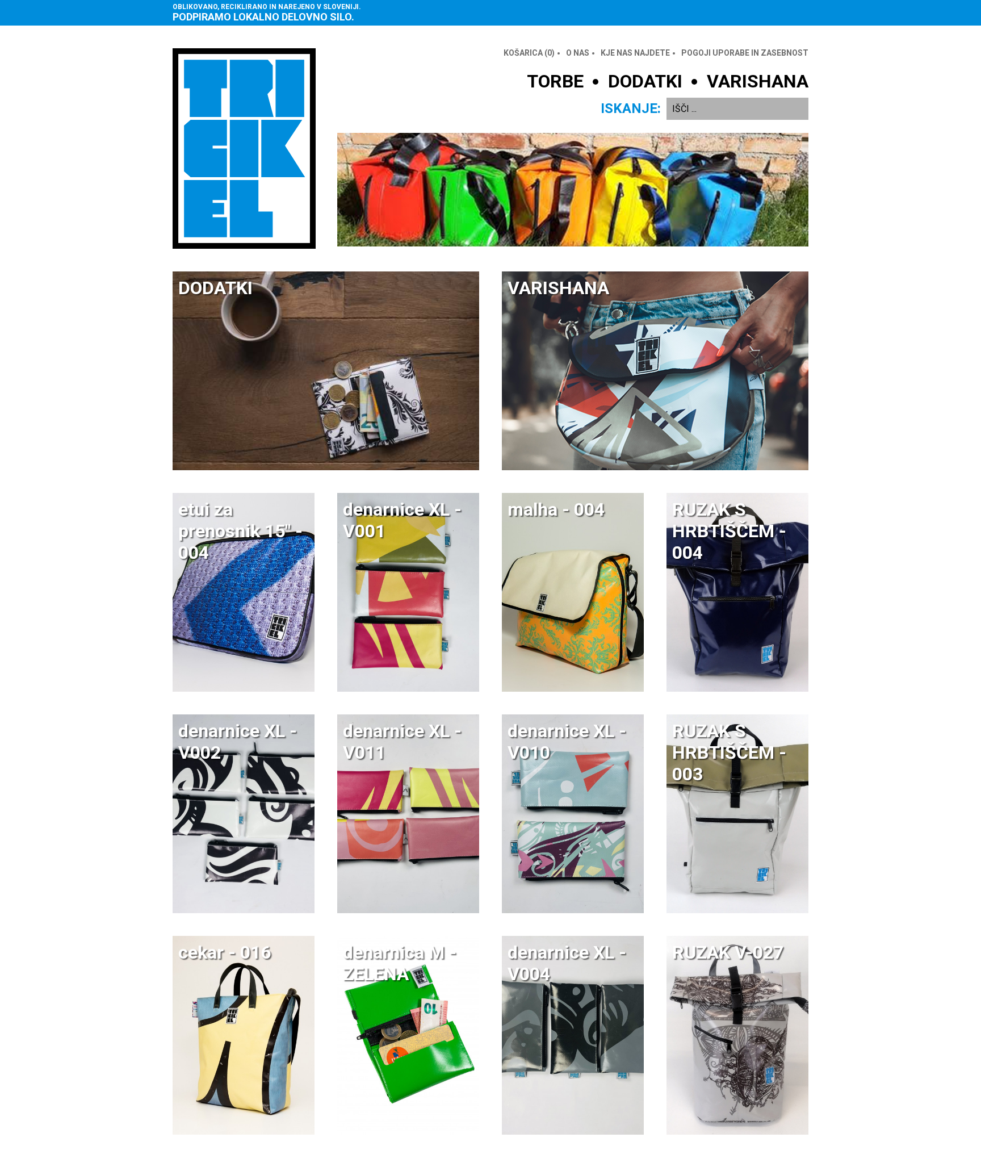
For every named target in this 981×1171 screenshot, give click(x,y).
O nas (577, 52)
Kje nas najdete (635, 52)
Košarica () (529, 52)
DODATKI (645, 81)
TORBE (555, 81)
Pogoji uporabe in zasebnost (744, 52)
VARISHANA (757, 81)
